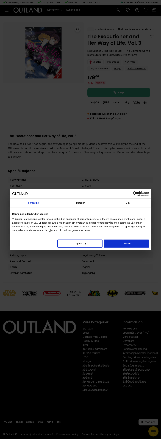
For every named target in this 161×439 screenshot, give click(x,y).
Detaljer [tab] (80, 202)
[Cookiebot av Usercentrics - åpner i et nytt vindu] (135, 193)
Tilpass (78, 243)
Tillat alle (126, 243)
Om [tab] (128, 202)
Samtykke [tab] (33, 202)
